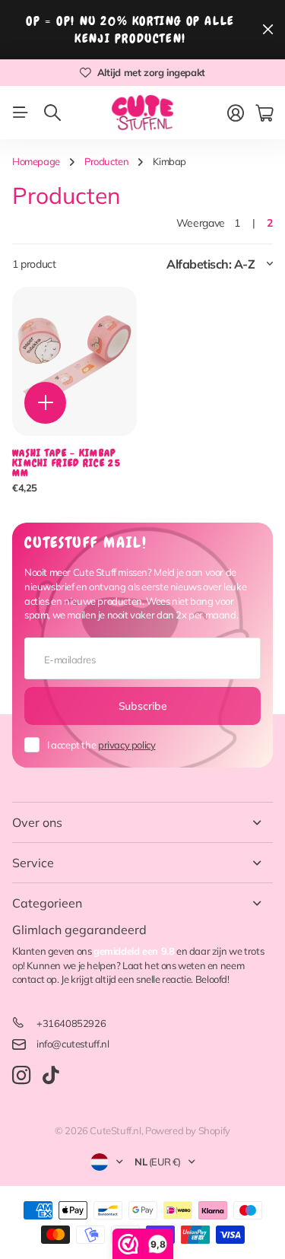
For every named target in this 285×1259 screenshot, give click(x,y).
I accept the (101, 745)
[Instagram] (21, 1076)
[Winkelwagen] (264, 113)
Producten (106, 161)
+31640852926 (71, 1023)
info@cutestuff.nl (72, 1044)
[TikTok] (51, 1076)
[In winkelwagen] (45, 403)
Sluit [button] (267, 29)
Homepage (36, 161)
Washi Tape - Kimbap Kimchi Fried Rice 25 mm (66, 463)
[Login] (235, 113)
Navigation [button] (20, 112)
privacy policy (127, 745)
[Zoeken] (52, 112)
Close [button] (142, 822)
